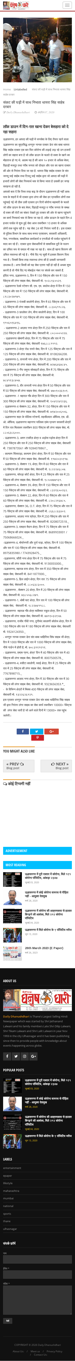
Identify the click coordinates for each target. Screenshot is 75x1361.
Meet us (35, 1351)
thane (6, 1221)
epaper (7, 1175)
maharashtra (11, 1191)
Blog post (12, 768)
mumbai (8, 1198)
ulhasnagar (10, 1229)
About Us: (18, 1351)
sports (7, 1214)
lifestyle (7, 1183)
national (8, 1206)
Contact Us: (40, 1354)
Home (7, 89)
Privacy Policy (54, 1351)
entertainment (12, 1168)
